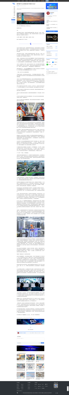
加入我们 (22, 388)
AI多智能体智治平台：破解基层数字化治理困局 (40, 378)
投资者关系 (18, 388)
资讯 (14, 9)
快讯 (14, 8)
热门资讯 (29, 384)
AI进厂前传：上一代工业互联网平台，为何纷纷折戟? (51, 25)
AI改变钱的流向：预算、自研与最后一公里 (40, 361)
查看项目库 (56, 59)
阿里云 (24, 392)
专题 (14, 13)
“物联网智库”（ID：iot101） (27, 314)
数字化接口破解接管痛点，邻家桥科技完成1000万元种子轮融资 (21, 370)
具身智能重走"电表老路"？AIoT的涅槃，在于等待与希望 (51, 28)
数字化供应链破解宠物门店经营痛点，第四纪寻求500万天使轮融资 (40, 370)
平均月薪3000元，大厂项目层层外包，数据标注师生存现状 (30, 361)
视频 (14, 12)
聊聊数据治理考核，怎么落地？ (21, 378)
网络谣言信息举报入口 (19, 390)
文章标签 (29, 387)
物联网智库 (18, 5)
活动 (14, 15)
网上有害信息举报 (50, 392)
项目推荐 (18, 385)
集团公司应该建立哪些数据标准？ (30, 370)
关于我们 (22, 385)
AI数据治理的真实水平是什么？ (21, 360)
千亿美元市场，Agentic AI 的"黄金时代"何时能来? (51, 21)
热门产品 (29, 385)
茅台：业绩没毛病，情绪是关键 (50, 71)
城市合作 (18, 384)
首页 (14, 6)
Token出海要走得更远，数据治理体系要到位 (30, 378)
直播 (14, 11)
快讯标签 (29, 388)
